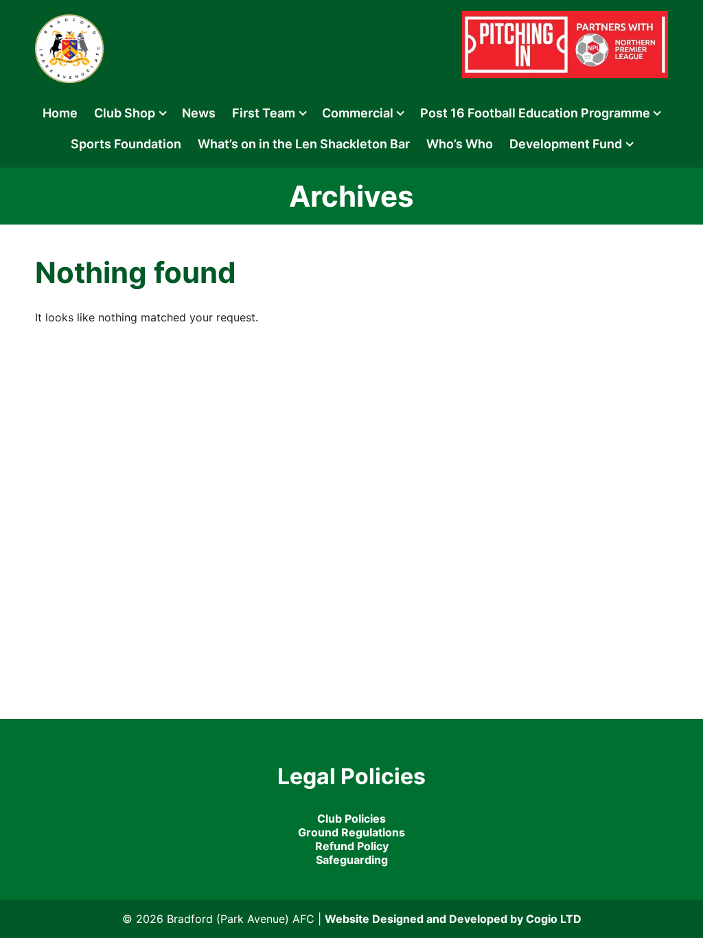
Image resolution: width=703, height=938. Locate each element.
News (199, 113)
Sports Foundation (126, 144)
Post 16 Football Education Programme (535, 113)
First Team (263, 113)
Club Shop (124, 113)
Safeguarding (352, 860)
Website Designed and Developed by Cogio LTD (453, 919)
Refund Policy (352, 846)
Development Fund (565, 144)
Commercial (357, 113)
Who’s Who (459, 144)
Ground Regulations (351, 832)
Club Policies (351, 818)
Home (60, 113)
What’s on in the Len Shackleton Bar (304, 144)
